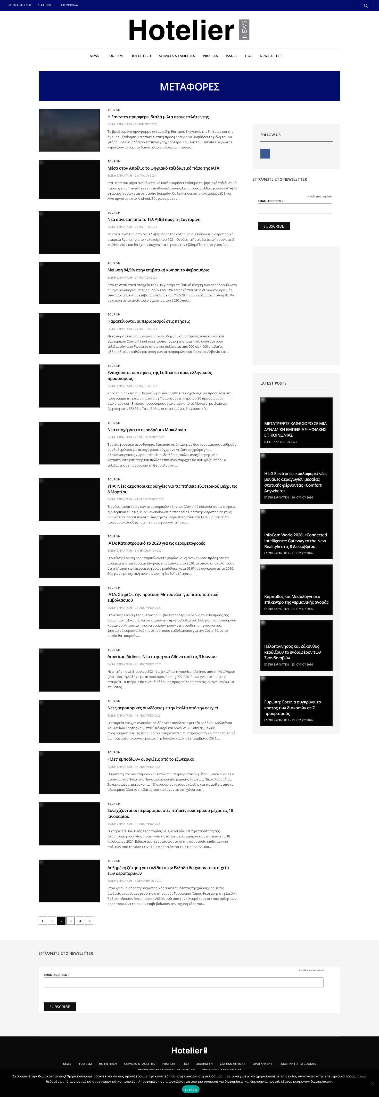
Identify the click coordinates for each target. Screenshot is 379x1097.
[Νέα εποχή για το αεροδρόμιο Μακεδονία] (69, 443)
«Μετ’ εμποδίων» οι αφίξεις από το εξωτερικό (151, 759)
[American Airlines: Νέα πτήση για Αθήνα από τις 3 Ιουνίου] (69, 670)
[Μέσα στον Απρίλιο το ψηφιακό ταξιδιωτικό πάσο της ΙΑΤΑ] (69, 179)
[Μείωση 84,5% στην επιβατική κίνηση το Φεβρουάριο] (69, 283)
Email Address (271, 201)
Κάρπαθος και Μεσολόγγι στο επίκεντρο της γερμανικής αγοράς (296, 599)
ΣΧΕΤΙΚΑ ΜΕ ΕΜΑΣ (20, 5)
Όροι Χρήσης (263, 1064)
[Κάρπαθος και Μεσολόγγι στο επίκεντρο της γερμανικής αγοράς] (296, 589)
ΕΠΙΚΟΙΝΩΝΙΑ (69, 5)
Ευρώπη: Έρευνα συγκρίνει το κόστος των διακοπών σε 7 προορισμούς (292, 707)
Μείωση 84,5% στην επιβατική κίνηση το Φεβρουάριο (159, 270)
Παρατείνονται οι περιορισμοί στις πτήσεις (149, 321)
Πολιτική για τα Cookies (298, 1064)
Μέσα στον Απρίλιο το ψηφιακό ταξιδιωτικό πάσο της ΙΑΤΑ (163, 168)
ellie (267, 442)
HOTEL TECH (140, 55)
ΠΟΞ (248, 55)
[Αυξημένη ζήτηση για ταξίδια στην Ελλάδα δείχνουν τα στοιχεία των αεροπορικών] (69, 881)
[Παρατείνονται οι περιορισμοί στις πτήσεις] (69, 333)
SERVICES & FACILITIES (177, 55)
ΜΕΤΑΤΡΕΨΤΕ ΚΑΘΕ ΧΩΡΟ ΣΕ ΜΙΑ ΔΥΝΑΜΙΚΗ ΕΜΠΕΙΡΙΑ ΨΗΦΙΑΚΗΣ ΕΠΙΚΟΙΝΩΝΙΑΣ (295, 429)
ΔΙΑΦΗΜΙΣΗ (46, 5)
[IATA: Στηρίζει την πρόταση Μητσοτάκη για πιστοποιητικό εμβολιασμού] (69, 607)
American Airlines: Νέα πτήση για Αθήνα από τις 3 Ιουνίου (162, 656)
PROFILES (210, 55)
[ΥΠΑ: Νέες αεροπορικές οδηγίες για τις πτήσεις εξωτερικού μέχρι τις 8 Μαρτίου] (69, 499)
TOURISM (115, 55)
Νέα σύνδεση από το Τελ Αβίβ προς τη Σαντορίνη (154, 219)
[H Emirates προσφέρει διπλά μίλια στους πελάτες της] (69, 130)
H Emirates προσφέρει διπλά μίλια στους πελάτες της (158, 117)
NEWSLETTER (271, 55)
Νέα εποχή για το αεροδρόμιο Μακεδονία (147, 430)
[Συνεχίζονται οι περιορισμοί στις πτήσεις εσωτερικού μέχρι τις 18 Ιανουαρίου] (69, 823)
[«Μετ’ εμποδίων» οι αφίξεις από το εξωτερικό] (69, 772)
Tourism (114, 110)
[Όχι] (372, 1083)
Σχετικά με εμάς (232, 1064)
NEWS (94, 55)
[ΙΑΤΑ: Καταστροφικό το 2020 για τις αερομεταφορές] (69, 556)
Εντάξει (191, 1089)
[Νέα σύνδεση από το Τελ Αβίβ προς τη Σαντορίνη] (69, 232)
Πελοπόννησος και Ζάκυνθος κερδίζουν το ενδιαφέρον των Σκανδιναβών (292, 652)
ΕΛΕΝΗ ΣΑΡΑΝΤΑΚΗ (120, 124)
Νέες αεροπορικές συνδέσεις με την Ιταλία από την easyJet (163, 708)
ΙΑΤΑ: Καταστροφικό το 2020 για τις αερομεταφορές (156, 543)
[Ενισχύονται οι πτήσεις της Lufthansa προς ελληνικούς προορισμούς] (69, 385)
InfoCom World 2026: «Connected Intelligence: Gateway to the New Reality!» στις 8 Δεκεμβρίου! (295, 540)
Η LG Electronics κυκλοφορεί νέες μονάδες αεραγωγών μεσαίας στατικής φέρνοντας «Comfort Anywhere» (295, 482)
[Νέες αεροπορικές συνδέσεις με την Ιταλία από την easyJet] (69, 721)
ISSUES (231, 55)
